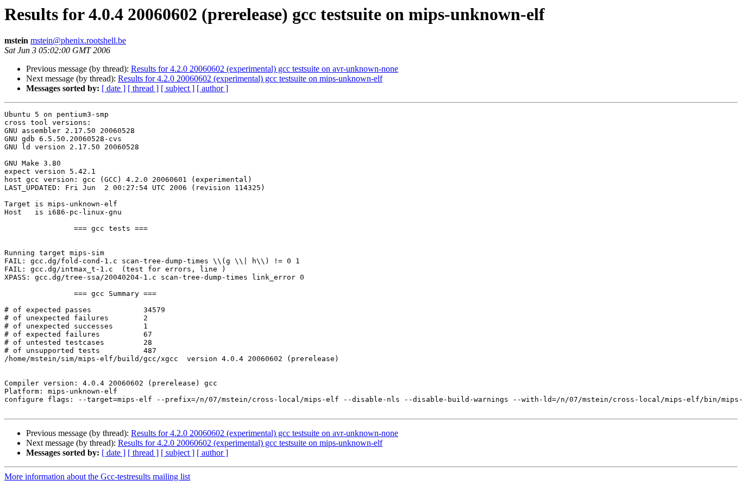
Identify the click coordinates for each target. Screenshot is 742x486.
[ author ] (212, 88)
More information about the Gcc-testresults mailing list (97, 476)
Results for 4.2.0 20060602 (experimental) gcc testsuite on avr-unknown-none (264, 68)
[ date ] (113, 88)
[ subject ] (177, 88)
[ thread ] (143, 88)
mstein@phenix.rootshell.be (78, 40)
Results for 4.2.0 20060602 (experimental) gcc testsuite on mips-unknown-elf (250, 78)
